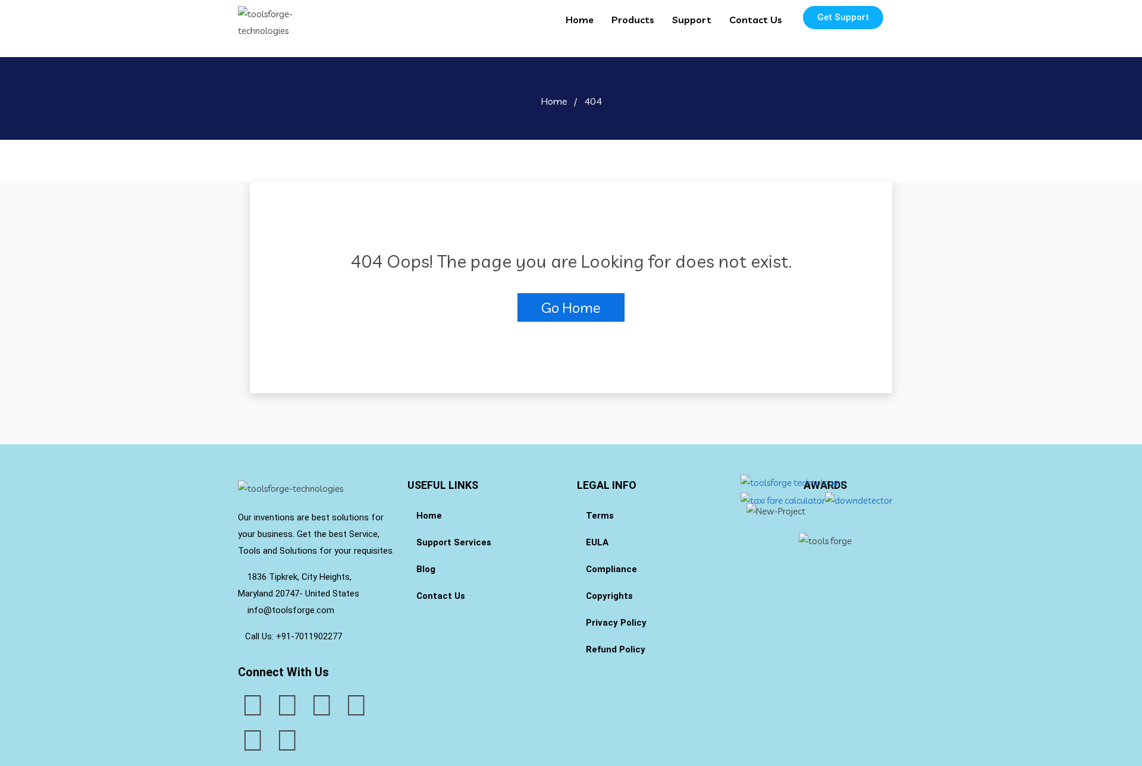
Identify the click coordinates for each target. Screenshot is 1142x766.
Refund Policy (615, 649)
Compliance (611, 569)
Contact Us (755, 20)
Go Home (571, 307)
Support (691, 20)
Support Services (453, 542)
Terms (600, 515)
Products (632, 20)
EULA (597, 542)
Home (580, 20)
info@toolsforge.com (289, 610)
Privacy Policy (616, 622)
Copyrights (609, 596)
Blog (425, 569)
